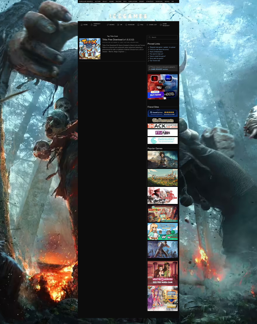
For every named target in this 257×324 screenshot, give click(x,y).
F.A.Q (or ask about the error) (159, 49)
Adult (105, 1)
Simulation (132, 1)
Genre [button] (112, 24)
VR (173, 1)
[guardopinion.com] (163, 113)
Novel (167, 1)
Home (86, 24)
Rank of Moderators (156, 52)
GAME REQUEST (166, 24)
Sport (141, 1)
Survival (159, 1)
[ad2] (162, 273)
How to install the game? (158, 56)
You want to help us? (156, 54)
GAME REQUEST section (159, 69)
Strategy (150, 1)
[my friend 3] (163, 126)
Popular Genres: (86, 1)
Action (98, 1)
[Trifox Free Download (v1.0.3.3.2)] (89, 48)
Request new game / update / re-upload (162, 47)
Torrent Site (97, 24)
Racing (118, 1)
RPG (125, 1)
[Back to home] (128, 12)
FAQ (141, 24)
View (162, 159)
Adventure (134, 42)
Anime (111, 1)
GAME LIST (153, 24)
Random (131, 24)
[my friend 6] (163, 132)
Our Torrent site (155, 61)
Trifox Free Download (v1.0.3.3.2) (118, 39)
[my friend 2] (163, 120)
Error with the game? (156, 58)
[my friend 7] (163, 140)
